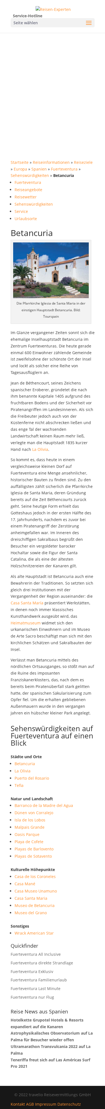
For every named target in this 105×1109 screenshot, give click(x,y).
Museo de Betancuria (35, 905)
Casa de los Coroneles (35, 876)
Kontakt (18, 1104)
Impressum (45, 1104)
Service (21, 211)
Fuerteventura (64, 169)
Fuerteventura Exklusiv (32, 971)
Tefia (19, 785)
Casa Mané (25, 883)
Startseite (20, 162)
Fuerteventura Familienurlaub (39, 979)
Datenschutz (69, 1104)
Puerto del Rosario (32, 778)
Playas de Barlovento (34, 849)
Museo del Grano (31, 912)
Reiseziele (83, 162)
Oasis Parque (27, 834)
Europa (20, 169)
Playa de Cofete (29, 841)
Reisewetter (26, 197)
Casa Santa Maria (31, 898)
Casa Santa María (27, 602)
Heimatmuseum (26, 623)
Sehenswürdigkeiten (30, 175)
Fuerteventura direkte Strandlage (42, 962)
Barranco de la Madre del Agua (44, 805)
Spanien (39, 169)
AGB (30, 1104)
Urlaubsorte (26, 218)
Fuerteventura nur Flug (32, 997)
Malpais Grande (30, 827)
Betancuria (25, 763)
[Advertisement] (52, 88)
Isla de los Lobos (30, 820)
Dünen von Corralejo (34, 812)
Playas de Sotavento (33, 856)
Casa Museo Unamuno (36, 891)
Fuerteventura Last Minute (35, 988)
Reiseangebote (28, 189)
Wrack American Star (34, 933)
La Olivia (40, 449)
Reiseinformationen (51, 162)
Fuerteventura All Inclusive (36, 954)
